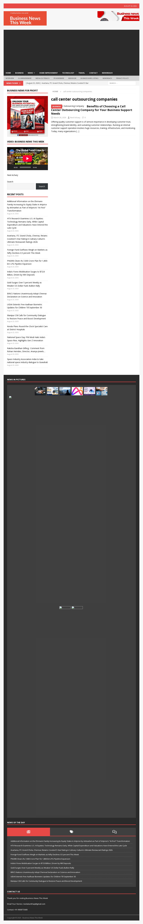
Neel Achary (75, 117)
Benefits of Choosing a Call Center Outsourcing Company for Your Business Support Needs (91, 109)
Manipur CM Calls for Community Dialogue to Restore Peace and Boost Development (46, 881)
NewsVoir (72, 78)
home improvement (48, 73)
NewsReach (107, 73)
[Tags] (71, 832)
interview (10, 78)
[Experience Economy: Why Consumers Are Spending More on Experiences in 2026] (65, 391)
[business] (67, 106)
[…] (77, 131)
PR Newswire (59, 78)
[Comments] (114, 832)
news (30, 73)
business (19, 73)
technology (68, 73)
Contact (93, 73)
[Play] (10, 167)
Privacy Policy (122, 78)
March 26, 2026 (60, 117)
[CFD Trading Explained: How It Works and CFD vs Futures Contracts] (40, 391)
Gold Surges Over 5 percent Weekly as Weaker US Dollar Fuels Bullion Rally (42, 868)
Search (10, 181)
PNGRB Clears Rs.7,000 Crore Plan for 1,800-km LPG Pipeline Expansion (40, 859)
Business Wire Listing (89, 78)
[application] (27, 158)
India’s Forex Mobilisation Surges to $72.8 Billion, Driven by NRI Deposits (41, 863)
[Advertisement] (72, 49)
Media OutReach (42, 78)
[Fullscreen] (44, 167)
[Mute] (39, 167)
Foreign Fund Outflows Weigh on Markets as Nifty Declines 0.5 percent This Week (45, 854)
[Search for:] (122, 83)
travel (81, 73)
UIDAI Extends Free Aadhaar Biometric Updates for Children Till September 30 (43, 876)
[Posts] (28, 832)
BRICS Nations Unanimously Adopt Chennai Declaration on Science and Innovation (45, 872)
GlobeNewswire (24, 78)
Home (8, 73)
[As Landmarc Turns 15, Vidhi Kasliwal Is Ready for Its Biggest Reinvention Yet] (77, 711)
